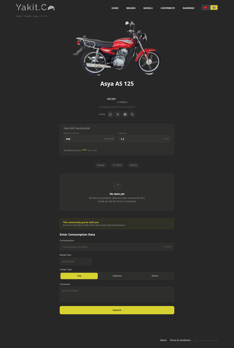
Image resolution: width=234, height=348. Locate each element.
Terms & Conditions (180, 340)
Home (115, 8)
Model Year (66, 255)
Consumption (67, 240)
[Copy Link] (132, 114)
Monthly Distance (71, 133)
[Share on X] (118, 114)
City (79, 275)
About (163, 340)
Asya (36, 16)
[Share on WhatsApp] (110, 114)
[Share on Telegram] (125, 114)
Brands (130, 8)
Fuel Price (122, 133)
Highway (117, 275)
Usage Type (66, 269)
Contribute (168, 8)
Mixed (155, 275)
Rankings (188, 8)
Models (148, 8)
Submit (117, 310)
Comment (65, 284)
